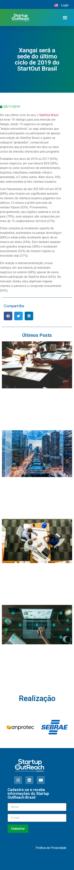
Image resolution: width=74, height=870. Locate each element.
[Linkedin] (29, 780)
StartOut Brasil (48, 115)
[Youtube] (41, 780)
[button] (64, 17)
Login (64, 5)
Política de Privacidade (51, 848)
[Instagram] (18, 780)
